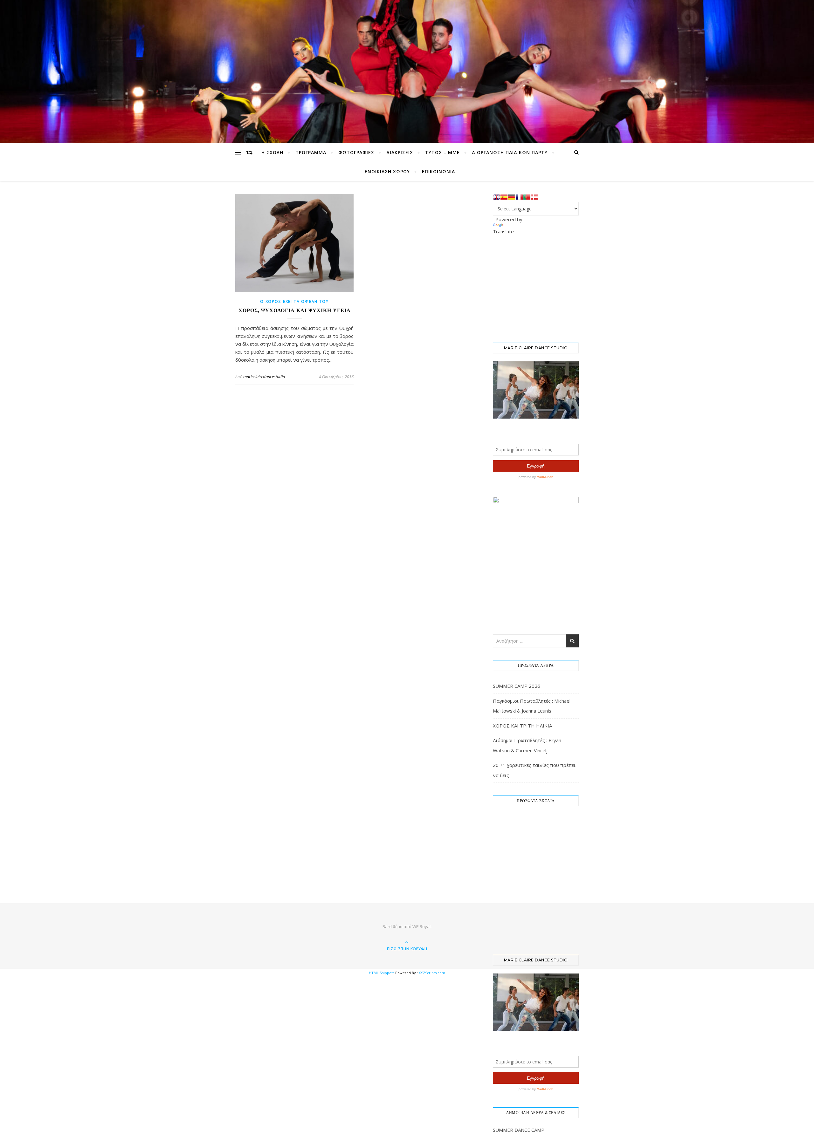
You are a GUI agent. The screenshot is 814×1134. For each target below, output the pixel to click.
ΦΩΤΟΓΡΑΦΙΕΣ (356, 152)
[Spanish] (503, 197)
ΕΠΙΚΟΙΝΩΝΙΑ (438, 171)
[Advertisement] (540, 288)
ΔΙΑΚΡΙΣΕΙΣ (399, 152)
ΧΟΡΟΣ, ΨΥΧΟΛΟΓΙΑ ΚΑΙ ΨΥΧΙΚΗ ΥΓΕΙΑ (294, 310)
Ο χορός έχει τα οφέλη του (294, 301)
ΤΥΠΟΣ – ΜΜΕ (442, 152)
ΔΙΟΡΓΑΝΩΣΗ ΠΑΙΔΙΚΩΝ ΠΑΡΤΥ (510, 152)
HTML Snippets (381, 972)
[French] (519, 197)
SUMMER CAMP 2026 (516, 686)
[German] (511, 197)
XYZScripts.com (432, 972)
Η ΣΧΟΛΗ (272, 152)
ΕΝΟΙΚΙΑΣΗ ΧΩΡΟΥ (387, 171)
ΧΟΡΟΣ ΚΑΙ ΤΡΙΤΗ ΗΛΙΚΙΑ (522, 725)
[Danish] (534, 197)
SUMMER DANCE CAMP (518, 1130)
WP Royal (421, 926)
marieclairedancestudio (264, 376)
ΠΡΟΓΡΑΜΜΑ (310, 152)
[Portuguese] (526, 197)
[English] (496, 197)
